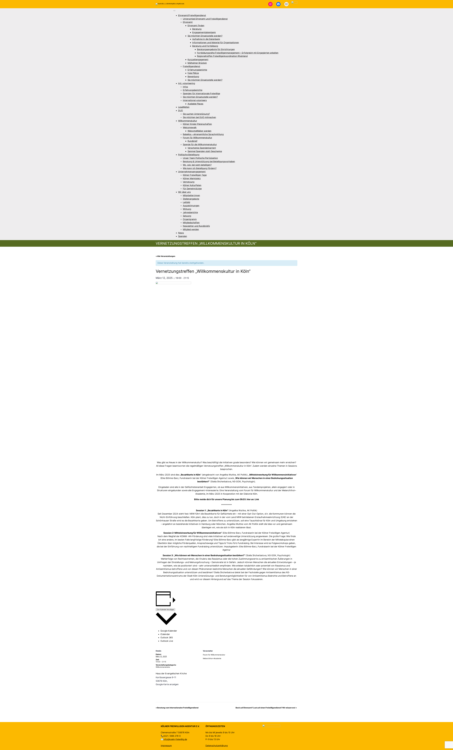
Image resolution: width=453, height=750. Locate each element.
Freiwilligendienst (191, 66)
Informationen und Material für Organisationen (215, 42)
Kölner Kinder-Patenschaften (197, 124)
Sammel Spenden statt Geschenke (205, 151)
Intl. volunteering (186, 83)
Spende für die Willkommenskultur (200, 144)
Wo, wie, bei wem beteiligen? (197, 165)
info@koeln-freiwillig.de (175, 739)
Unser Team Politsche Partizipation (200, 158)
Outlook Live (166, 641)
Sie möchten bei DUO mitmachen (199, 117)
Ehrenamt (188, 22)
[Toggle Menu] (174, 10)
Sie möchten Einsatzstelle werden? (205, 36)
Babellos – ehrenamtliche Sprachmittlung (203, 134)
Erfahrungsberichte (197, 70)
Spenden (182, 236)
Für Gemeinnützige (192, 188)
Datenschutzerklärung (217, 745)
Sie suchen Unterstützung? (196, 114)
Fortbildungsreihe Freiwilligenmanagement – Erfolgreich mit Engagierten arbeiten (237, 53)
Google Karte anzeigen (167, 684)
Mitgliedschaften (191, 222)
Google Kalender (168, 631)
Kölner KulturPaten (192, 185)
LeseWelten (183, 107)
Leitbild (186, 202)
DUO (180, 110)
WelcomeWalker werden (199, 131)
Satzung (187, 216)
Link (257, 499)
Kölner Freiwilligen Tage (195, 175)
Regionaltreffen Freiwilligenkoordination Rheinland (222, 56)
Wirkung (187, 209)
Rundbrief (192, 141)
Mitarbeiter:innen (191, 195)
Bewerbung (193, 76)
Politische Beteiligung (188, 154)
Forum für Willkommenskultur (197, 137)
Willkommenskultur (187, 121)
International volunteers (195, 100)
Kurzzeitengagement (198, 59)
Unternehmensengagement (192, 171)
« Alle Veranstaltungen (165, 256)
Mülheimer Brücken (197, 63)
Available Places (195, 104)
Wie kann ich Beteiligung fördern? (199, 168)
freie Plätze (193, 73)
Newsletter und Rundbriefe (196, 226)
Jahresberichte (190, 212)
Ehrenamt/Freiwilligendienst (192, 15)
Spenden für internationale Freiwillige (201, 93)
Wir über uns (184, 192)
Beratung (196, 29)
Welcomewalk (190, 127)
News (181, 233)
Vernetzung (188, 182)
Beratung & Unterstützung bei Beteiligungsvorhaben (209, 161)
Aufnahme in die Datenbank (206, 39)
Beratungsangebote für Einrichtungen (216, 49)
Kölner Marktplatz (192, 178)
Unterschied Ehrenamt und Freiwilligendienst (205, 19)
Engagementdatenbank (204, 32)
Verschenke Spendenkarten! (202, 148)
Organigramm (190, 219)
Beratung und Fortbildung (205, 46)
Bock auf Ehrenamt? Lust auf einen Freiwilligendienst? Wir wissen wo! (266, 708)
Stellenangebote (191, 199)
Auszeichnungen (191, 205)
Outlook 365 (166, 637)
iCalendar (165, 634)
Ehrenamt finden (196, 25)
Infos (185, 87)
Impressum (166, 745)
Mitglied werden (191, 229)
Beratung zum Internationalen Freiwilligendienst (177, 708)
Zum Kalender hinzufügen (165, 609)
